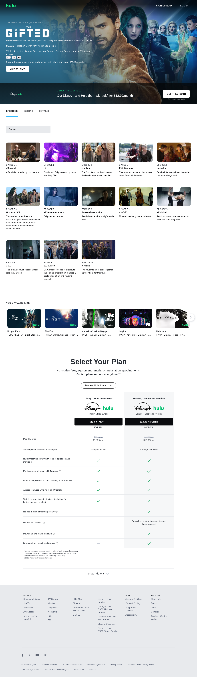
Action (42, 51)
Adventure (19, 51)
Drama (28, 51)
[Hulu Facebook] (25, 655)
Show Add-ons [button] (96, 573)
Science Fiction (55, 51)
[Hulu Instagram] (45, 655)
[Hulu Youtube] (40, 655)
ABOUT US (156, 595)
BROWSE (27, 595)
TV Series (85, 51)
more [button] (89, 41)
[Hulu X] (32, 655)
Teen (35, 51)
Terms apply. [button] (73, 551)
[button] (12, 110)
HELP (128, 595)
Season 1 (13, 129)
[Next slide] (191, 317)
